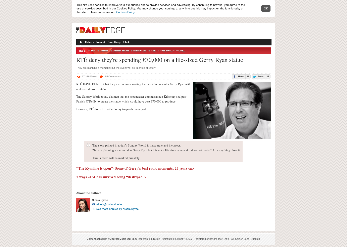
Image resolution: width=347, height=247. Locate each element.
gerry (104, 50)
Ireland (100, 42)
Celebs (89, 42)
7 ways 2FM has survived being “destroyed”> (111, 176)
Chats (126, 42)
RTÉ (153, 50)
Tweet (263, 76)
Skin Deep (114, 42)
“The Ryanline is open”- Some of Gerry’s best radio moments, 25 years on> (135, 168)
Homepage (80, 42)
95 (112, 76)
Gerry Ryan (121, 50)
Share (243, 76)
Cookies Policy (125, 12)
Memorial (139, 50)
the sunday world (172, 50)
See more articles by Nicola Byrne (117, 208)
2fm (93, 50)
